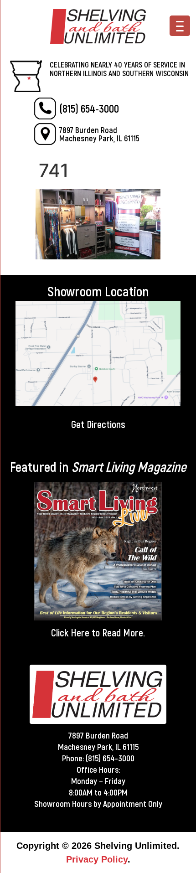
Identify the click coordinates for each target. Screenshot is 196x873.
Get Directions (98, 424)
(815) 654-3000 (89, 108)
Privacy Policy (97, 859)
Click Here (70, 632)
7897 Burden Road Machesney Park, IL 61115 (99, 134)
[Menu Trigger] (180, 25)
